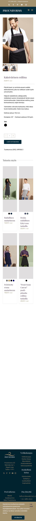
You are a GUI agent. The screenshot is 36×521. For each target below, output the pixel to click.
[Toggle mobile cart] (28, 10)
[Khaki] (9, 280)
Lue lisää (31, 505)
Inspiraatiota (26, 483)
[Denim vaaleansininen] (27, 213)
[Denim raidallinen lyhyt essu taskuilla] (26, 189)
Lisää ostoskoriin (13, 142)
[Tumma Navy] (11, 213)
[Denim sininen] (25, 213)
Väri (5, 122)
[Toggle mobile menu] (32, 10)
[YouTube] (12, 473)
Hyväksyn (18, 517)
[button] (5, 125)
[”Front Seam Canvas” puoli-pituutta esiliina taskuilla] (26, 256)
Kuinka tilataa (26, 459)
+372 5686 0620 (12, 1)
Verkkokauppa (26, 457)
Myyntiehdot (26, 461)
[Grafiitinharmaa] (7, 280)
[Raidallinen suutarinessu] (10, 189)
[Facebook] (7, 473)
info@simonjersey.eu (23, 1)
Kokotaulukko (26, 476)
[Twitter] (4, 473)
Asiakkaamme (9, 498)
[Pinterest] (9, 473)
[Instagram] (15, 473)
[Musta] (9, 213)
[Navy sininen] (13, 280)
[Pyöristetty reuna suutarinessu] (10, 256)
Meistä (9, 496)
